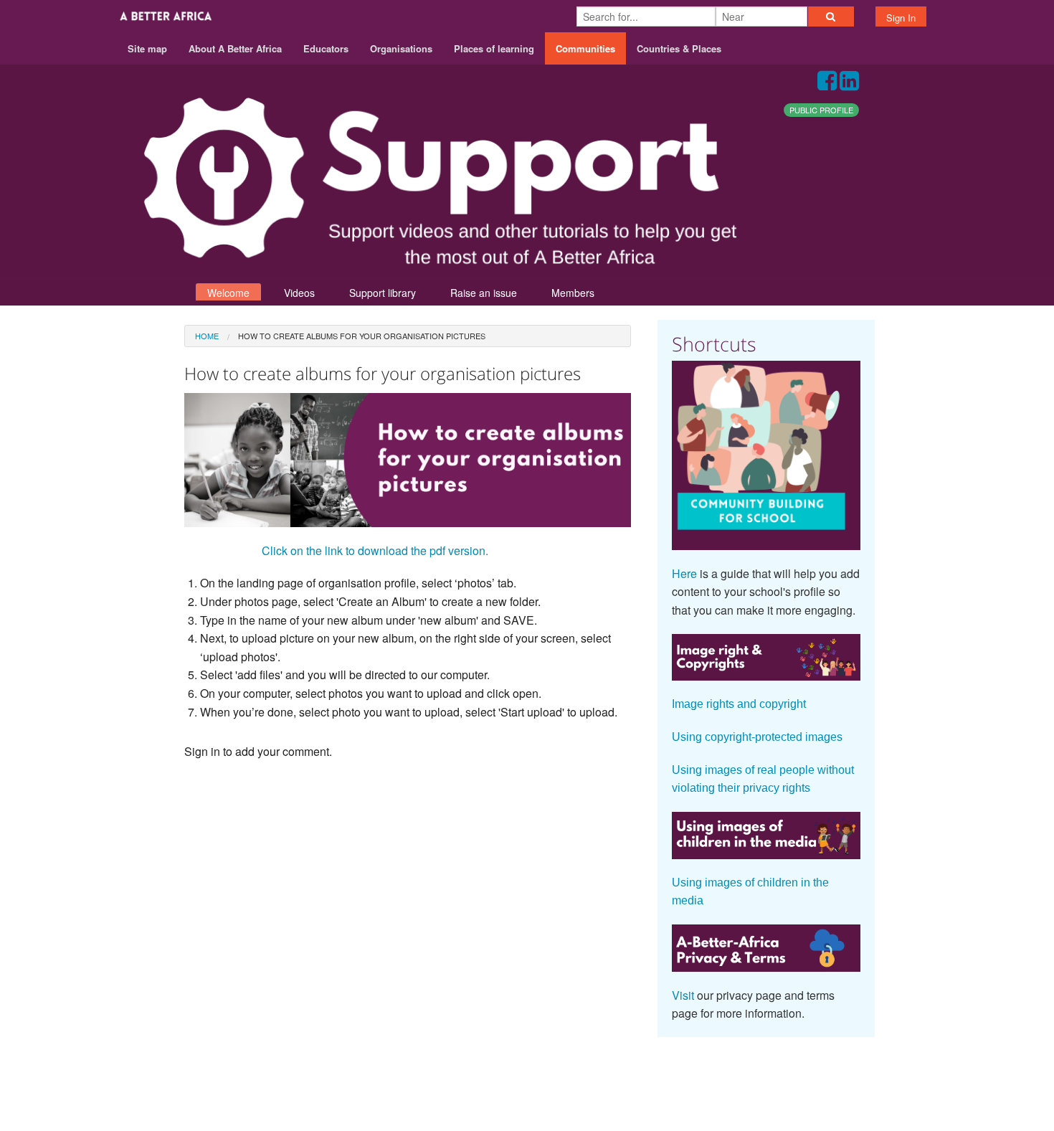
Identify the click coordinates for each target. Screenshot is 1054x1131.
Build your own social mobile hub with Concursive (527, 1107)
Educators (325, 48)
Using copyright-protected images (757, 737)
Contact (754, 1074)
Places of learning (494, 48)
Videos (299, 292)
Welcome (228, 292)
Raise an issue (483, 292)
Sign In (901, 17)
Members (572, 292)
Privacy (856, 1074)
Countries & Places (679, 48)
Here (684, 573)
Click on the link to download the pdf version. (375, 550)
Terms (805, 1074)
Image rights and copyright (739, 704)
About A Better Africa (235, 48)
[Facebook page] (827, 84)
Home (207, 335)
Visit (683, 995)
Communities (585, 48)
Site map (147, 48)
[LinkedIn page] (849, 84)
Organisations (401, 48)
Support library (382, 292)
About (704, 1074)
